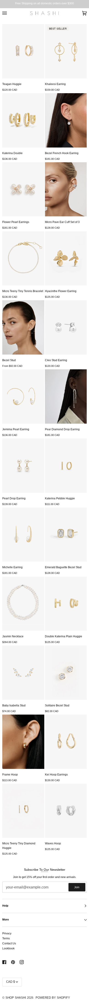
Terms (6, 938)
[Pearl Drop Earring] (23, 465)
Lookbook (8, 948)
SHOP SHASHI (15, 997)
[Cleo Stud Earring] (66, 327)
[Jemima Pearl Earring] (23, 396)
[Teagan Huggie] (23, 51)
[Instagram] (22, 962)
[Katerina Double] (23, 120)
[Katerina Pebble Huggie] (66, 465)
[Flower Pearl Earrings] (23, 189)
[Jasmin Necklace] (23, 604)
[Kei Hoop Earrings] (66, 742)
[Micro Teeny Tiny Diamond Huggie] (23, 811)
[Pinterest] (13, 962)
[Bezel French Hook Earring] (66, 120)
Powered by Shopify (53, 997)
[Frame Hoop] (23, 742)
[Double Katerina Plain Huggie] (66, 604)
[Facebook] (4, 962)
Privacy (6, 933)
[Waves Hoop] (66, 811)
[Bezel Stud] (23, 327)
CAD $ (10, 981)
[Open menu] (9, 13)
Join (76, 887)
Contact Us (9, 943)
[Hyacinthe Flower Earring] (66, 258)
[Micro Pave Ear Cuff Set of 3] (66, 189)
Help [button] (5, 905)
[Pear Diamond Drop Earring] (66, 396)
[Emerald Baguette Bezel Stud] (66, 535)
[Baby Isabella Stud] (23, 672)
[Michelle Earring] (23, 535)
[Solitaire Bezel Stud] (66, 672)
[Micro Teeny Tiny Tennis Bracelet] (23, 258)
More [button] (5, 919)
